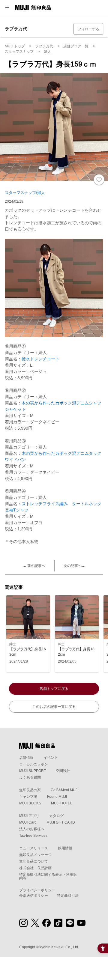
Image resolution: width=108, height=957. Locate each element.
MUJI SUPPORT (32, 771)
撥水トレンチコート (40, 358)
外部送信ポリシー (33, 895)
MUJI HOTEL (61, 803)
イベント (51, 758)
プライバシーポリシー (37, 890)
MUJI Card (28, 822)
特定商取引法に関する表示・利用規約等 (48, 876)
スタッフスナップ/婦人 (25, 192)
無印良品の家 (30, 790)
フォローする (88, 29)
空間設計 (63, 771)
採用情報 (65, 848)
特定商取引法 (68, 895)
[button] (7, 7)
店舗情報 (26, 758)
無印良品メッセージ (35, 855)
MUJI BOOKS (30, 803)
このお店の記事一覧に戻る (54, 707)
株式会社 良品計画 (35, 868)
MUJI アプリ (29, 816)
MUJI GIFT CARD (60, 822)
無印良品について (33, 861)
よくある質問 (30, 777)
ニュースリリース (33, 848)
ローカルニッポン (33, 764)
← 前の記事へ (34, 566)
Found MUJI (57, 797)
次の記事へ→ (74, 566)
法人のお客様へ (31, 829)
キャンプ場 (28, 797)
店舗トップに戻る (54, 689)
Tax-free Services (33, 835)
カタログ (56, 816)
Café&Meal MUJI (64, 790)
